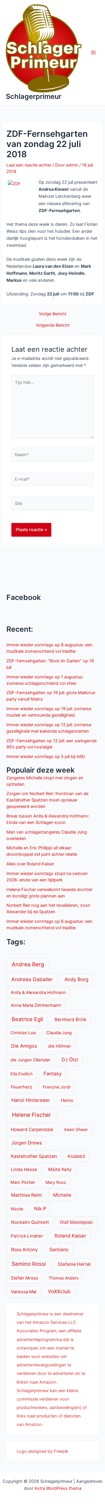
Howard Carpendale (32, 1129)
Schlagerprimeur (33, 96)
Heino (67, 1100)
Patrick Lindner (27, 1236)
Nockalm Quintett (30, 1222)
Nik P (40, 1209)
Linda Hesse (24, 1169)
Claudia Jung (59, 1032)
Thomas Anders (63, 1277)
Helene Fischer (31, 1115)
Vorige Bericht (52, 314)
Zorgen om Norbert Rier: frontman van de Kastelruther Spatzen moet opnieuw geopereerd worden (47, 800)
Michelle (62, 1195)
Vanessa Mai (23, 1291)
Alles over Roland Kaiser (30, 864)
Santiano (59, 1249)
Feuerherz (21, 1087)
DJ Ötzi (70, 1060)
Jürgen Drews (26, 1143)
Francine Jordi (56, 1086)
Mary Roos (56, 1182)
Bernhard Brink (70, 1019)
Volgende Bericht (52, 325)
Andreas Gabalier (31, 979)
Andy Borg (76, 979)
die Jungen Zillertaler (30, 1059)
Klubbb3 (76, 1156)
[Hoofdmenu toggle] (93, 52)
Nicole (17, 1209)
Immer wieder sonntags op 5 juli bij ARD (45, 756)
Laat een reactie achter (28, 165)
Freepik (61, 1451)
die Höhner (59, 1046)
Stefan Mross (24, 1278)
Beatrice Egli (27, 1019)
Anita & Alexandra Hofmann (38, 992)
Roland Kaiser (70, 1236)
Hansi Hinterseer (30, 1100)
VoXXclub (59, 1291)
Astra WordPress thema (57, 1488)
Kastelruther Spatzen (34, 1156)
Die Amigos (24, 1046)
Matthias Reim (26, 1195)
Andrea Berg (28, 964)
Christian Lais (23, 1032)
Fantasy (52, 1074)
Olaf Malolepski (76, 1222)
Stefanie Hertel (74, 1264)
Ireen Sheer (76, 1129)
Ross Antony (24, 1249)
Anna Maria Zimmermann (36, 1005)
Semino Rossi (29, 1264)
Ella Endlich (21, 1073)
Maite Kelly (60, 1169)
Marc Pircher (22, 1182)
